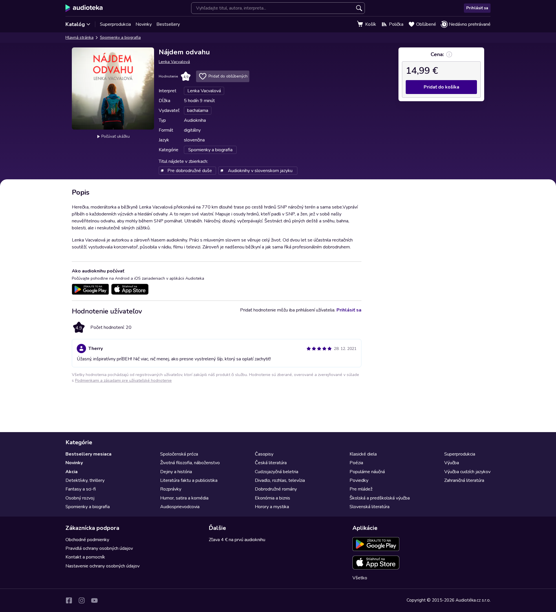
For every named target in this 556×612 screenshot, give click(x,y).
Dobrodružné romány (276, 489)
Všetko (359, 578)
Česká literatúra (271, 463)
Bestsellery (168, 24)
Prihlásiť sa (477, 8)
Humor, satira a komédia (184, 498)
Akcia (71, 472)
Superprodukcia (115, 24)
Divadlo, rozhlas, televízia (280, 480)
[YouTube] (94, 600)
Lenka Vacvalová (174, 61)
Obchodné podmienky (87, 540)
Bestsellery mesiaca (88, 454)
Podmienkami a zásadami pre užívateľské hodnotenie (123, 380)
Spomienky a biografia (120, 37)
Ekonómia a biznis (272, 498)
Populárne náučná (367, 472)
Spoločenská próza (179, 454)
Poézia (356, 463)
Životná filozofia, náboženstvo (190, 463)
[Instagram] (81, 600)
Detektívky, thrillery (85, 480)
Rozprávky (170, 489)
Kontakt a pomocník (85, 557)
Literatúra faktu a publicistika (188, 480)
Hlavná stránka (79, 37)
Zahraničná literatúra (464, 480)
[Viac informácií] (449, 54)
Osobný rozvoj (79, 498)
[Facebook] (68, 600)
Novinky (144, 24)
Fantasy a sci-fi (80, 489)
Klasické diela (363, 454)
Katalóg (75, 24)
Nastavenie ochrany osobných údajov (102, 566)
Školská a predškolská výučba (380, 498)
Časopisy (264, 454)
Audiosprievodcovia (180, 507)
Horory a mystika (272, 507)
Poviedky (359, 480)
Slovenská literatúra (369, 507)
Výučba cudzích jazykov (467, 472)
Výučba (451, 463)
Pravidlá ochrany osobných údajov (99, 548)
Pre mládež (361, 489)
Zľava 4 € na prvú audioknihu (237, 540)
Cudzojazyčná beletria (276, 472)
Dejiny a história (176, 472)
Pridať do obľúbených (228, 76)
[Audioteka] (84, 8)
